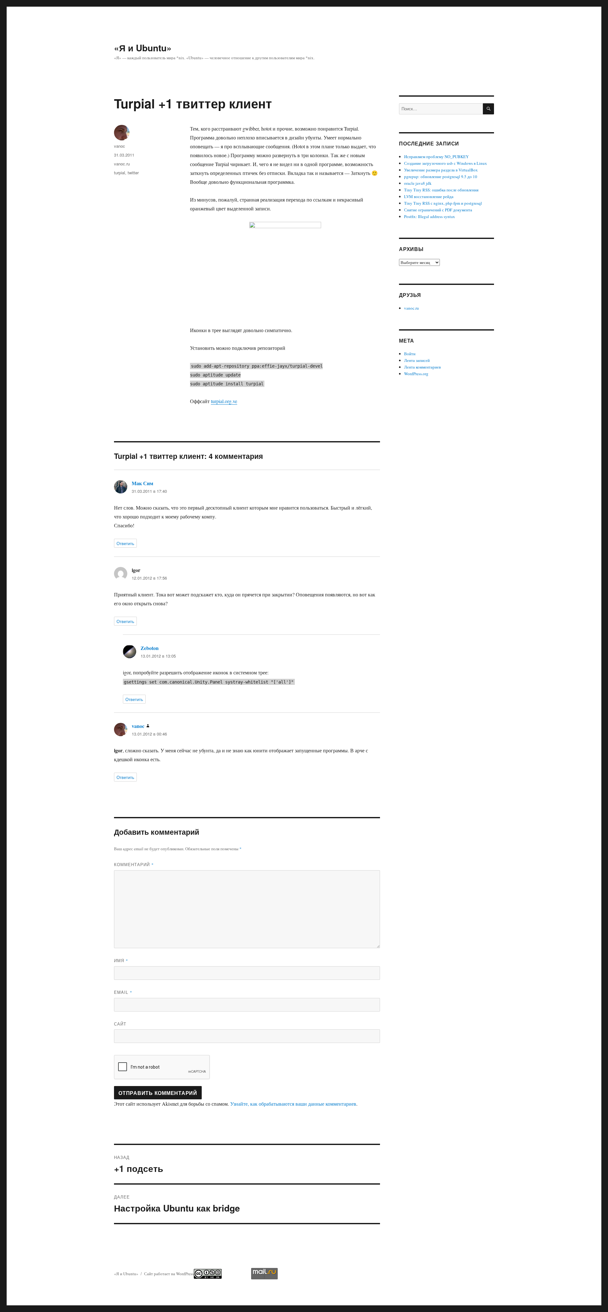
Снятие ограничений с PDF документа (438, 210)
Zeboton (150, 648)
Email (123, 992)
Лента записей (417, 360)
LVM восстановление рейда (428, 196)
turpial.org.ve (224, 401)
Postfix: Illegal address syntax (429, 216)
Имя (121, 960)
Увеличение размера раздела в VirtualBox (441, 170)
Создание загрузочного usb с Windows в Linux (445, 163)
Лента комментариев (422, 367)
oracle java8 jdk (418, 183)
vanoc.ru (122, 164)
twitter (133, 173)
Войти (409, 354)
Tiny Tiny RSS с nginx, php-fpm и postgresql (443, 203)
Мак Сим (142, 483)
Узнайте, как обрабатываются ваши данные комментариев (293, 1103)
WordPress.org (416, 373)
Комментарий (134, 864)
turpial (119, 173)
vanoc (119, 146)
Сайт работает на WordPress (169, 1274)
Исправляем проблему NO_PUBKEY (436, 156)
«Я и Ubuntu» (143, 47)
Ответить (125, 543)
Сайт (120, 1024)
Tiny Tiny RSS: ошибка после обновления (441, 190)
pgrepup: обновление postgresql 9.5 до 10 (440, 176)
